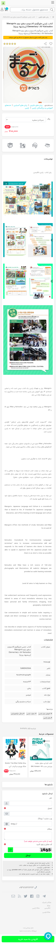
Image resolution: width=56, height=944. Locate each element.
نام (51, 798)
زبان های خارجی (44, 17)
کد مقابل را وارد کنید (44, 844)
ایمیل (50, 808)
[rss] (19, 897)
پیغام (50, 828)
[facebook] (32, 897)
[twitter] (25, 897)
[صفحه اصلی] (53, 17)
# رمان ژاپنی (47, 717)
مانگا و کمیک (46, 902)
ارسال (28, 855)
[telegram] (44, 897)
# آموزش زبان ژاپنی (45, 713)
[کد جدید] (10, 849)
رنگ (48, 119)
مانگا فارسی (46, 912)
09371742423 (26, 887)
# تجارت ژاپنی (31, 713)
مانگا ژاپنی (36, 908)
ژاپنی (27, 108)
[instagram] (38, 897)
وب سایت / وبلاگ (45, 818)
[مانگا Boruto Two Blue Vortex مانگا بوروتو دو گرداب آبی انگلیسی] (15, 749)
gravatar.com (16, 869)
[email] (13, 897)
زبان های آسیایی (20, 105)
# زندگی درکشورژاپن (17, 713)
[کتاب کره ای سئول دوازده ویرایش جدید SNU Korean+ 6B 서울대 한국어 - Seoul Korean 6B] (41, 749)
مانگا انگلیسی (47, 906)
